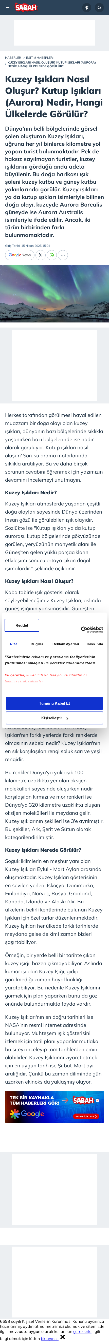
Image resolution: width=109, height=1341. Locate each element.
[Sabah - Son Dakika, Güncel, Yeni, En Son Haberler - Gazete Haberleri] (25, 8)
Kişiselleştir (51, 718)
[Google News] (19, 255)
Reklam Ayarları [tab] (65, 644)
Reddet (21, 625)
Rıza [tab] (13, 644)
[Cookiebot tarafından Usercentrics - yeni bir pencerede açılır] (81, 629)
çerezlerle (82, 1331)
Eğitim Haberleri (39, 57)
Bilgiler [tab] (37, 644)
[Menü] (9, 8)
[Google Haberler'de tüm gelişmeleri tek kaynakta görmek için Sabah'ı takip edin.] (54, 1109)
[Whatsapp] (52, 255)
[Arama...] (99, 7)
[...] (63, 255)
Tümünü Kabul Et (54, 703)
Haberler (13, 57)
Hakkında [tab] (95, 644)
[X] (40, 255)
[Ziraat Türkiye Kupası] (86, 7)
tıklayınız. (50, 1338)
